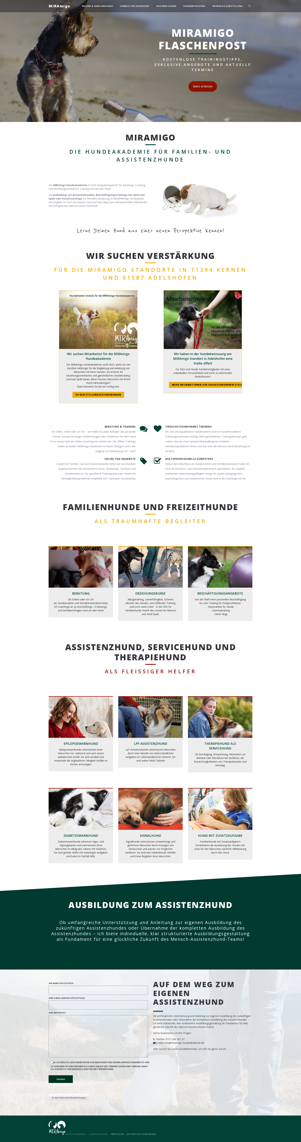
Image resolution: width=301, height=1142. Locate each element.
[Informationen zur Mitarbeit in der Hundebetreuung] (203, 319)
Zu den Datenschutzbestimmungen (69, 1097)
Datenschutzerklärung (141, 1134)
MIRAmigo (59, 6)
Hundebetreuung (194, 6)
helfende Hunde (166, 6)
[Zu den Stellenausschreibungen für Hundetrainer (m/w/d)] (98, 319)
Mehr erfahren (203, 86)
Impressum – (119, 1134)
